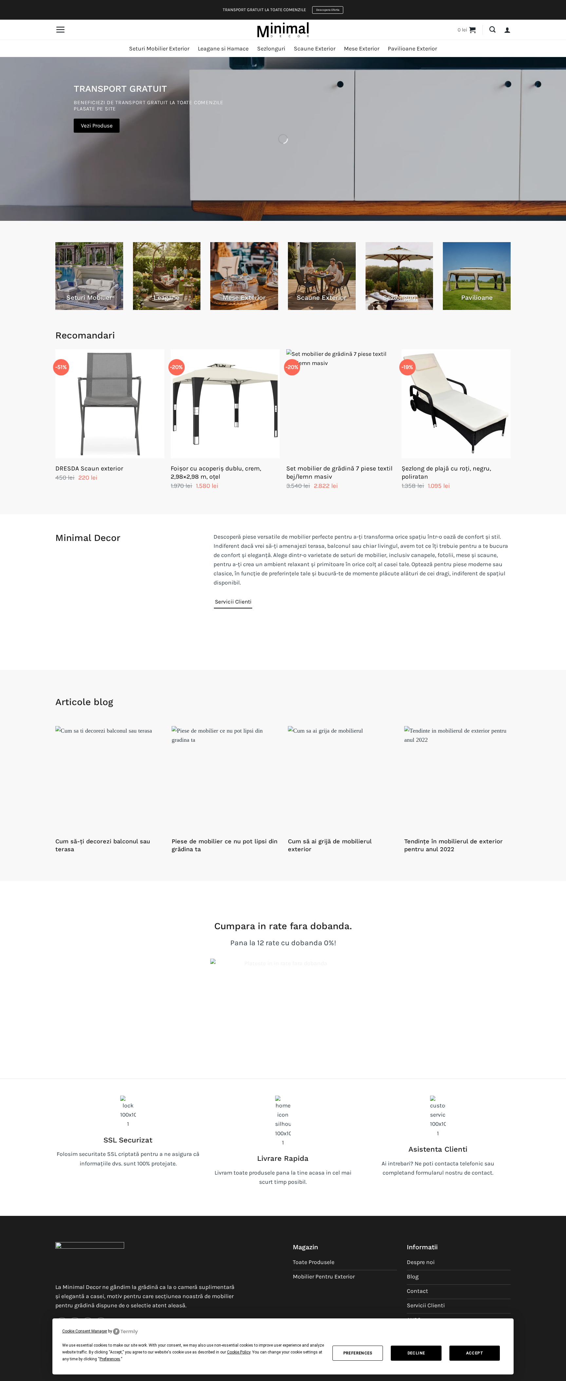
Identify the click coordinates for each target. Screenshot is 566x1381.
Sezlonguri (271, 48)
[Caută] (492, 30)
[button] (60, 29)
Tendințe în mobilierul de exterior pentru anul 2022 (453, 845)
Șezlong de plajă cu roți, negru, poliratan (446, 472)
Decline (416, 1353)
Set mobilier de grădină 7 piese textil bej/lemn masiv (339, 472)
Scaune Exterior (314, 48)
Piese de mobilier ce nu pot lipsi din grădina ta (224, 845)
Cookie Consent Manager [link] (84, 1331)
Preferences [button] (110, 1359)
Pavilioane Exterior (412, 48)
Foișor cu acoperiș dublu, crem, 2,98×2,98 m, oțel (216, 472)
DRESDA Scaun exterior (89, 468)
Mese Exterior (361, 48)
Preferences (357, 1353)
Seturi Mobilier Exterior (159, 48)
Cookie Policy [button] (238, 1352)
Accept (474, 1353)
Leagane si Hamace (223, 48)
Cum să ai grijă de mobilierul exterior (329, 845)
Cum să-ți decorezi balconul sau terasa (102, 845)
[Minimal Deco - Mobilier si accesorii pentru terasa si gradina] (283, 29)
